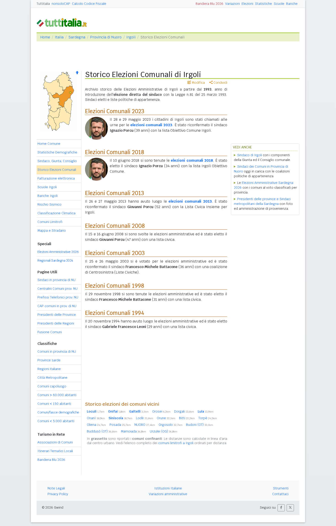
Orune (166, 418)
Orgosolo (170, 425)
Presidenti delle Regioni (55, 323)
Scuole (279, 4)
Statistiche (263, 4)
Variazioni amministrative (168, 494)
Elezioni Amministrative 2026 (58, 252)
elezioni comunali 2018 (192, 160)
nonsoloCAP (61, 4)
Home (45, 37)
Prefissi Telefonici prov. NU (57, 297)
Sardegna (76, 37)
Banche (292, 4)
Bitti (187, 418)
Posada (120, 425)
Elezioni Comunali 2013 (114, 193)
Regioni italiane (49, 369)
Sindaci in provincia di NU (56, 280)
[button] (281, 507)
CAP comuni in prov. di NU (56, 306)
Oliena (96, 425)
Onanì (96, 418)
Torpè (207, 418)
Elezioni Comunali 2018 (114, 152)
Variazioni (232, 4)
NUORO (144, 425)
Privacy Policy (58, 494)
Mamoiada (133, 431)
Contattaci (280, 494)
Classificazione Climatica (56, 213)
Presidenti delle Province (56, 315)
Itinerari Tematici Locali (55, 451)
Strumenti (280, 488)
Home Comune (48, 144)
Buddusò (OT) (102, 431)
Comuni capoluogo (51, 386)
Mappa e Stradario (51, 230)
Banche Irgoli (47, 196)
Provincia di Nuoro (106, 37)
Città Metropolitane (52, 378)
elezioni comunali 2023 (151, 125)
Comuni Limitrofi (49, 222)
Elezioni (247, 4)
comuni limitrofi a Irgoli (175, 443)
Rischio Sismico (49, 204)
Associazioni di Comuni (55, 442)
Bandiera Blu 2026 (209, 4)
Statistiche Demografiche (57, 152)
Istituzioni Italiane (168, 488)
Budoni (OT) (199, 425)
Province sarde (49, 360)
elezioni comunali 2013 (190, 201)
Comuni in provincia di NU (56, 351)
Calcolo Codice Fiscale (89, 4)
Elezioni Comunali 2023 (114, 111)
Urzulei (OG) (163, 431)
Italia (59, 37)
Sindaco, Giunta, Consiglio (57, 161)
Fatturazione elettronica (56, 178)
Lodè (144, 418)
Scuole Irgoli (47, 187)
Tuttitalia (43, 4)
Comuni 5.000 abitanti (55, 421)
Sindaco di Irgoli (249, 155)
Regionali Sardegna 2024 (55, 260)
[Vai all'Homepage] (64, 22)
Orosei (161, 411)
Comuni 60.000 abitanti (56, 395)
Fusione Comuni (49, 332)
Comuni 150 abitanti (54, 404)
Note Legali (56, 488)
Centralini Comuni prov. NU (57, 289)
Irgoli (131, 37)
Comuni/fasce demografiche (58, 412)
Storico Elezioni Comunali (56, 170)
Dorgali (184, 411)
